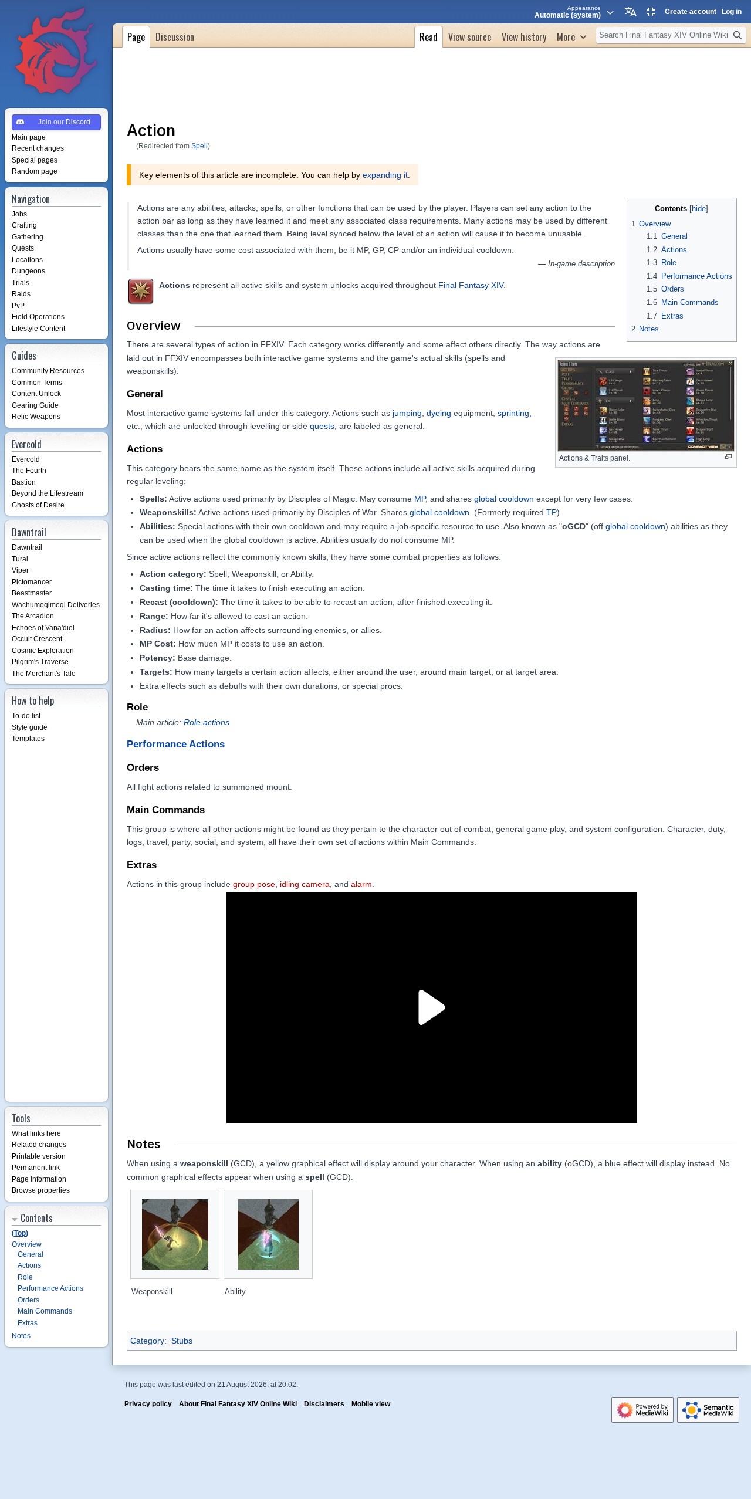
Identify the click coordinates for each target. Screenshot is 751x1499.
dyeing (439, 413)
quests (322, 426)
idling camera (305, 884)
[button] (571, 35)
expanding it (385, 175)
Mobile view (370, 1404)
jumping (407, 413)
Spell (199, 146)
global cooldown (504, 498)
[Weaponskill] (175, 1234)
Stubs (181, 1340)
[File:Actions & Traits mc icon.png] (141, 292)
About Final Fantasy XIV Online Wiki (238, 1404)
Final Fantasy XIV (470, 285)
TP (551, 512)
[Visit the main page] (56, 52)
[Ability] (268, 1234)
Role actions (206, 722)
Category (147, 1340)
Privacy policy (148, 1404)
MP (419, 498)
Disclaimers (324, 1404)
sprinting (513, 413)
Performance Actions (176, 744)
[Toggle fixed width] (650, 12)
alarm (361, 884)
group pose (254, 884)
